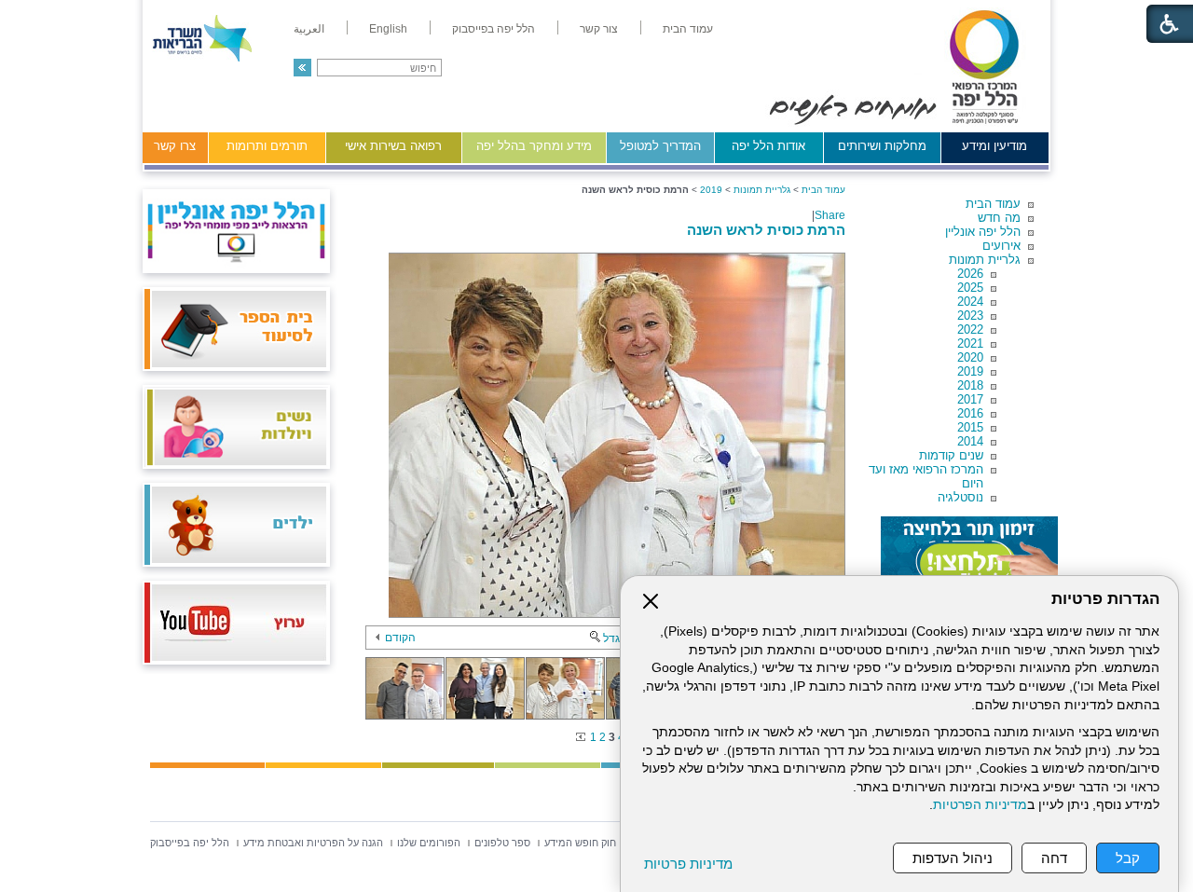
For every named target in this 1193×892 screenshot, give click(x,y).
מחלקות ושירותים (882, 146)
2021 (970, 343)
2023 (970, 315)
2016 (970, 413)
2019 (970, 371)
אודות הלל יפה (768, 146)
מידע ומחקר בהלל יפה (534, 146)
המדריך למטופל (660, 146)
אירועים (1001, 246)
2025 (970, 288)
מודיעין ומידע (994, 146)
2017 (970, 399)
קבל (1128, 858)
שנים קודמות (951, 455)
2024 (970, 302)
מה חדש (999, 218)
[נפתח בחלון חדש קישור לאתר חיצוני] (969, 553)
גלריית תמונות (985, 260)
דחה (1054, 858)
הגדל (615, 638)
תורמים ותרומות (267, 146)
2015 (970, 427)
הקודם (400, 637)
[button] (302, 67)
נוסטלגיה (960, 497)
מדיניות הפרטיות (980, 805)
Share (830, 215)
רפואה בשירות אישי (393, 146)
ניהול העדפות (952, 858)
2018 (970, 385)
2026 (970, 274)
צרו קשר (175, 146)
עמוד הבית (993, 204)
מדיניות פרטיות (688, 863)
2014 (970, 441)
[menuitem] (688, 28)
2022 (970, 329)
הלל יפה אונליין (983, 232)
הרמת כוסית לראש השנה (766, 230)
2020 (970, 357)
